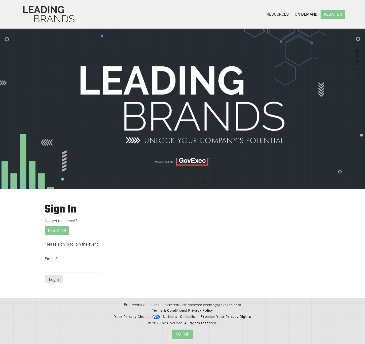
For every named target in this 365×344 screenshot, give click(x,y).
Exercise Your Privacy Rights (226, 317)
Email (51, 259)
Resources (278, 14)
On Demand (306, 14)
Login (54, 279)
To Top (182, 334)
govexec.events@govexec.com (214, 305)
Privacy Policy (200, 310)
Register (333, 14)
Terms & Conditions (169, 310)
